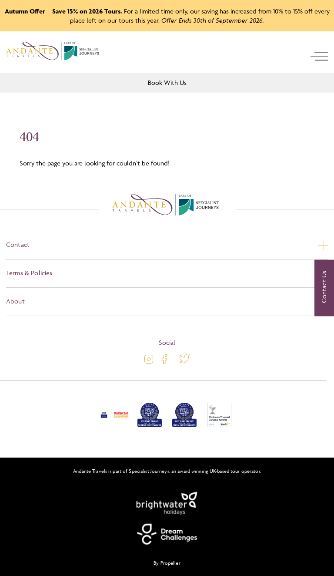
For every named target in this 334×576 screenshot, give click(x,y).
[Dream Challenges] (167, 534)
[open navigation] (319, 56)
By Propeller (167, 562)
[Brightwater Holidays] (167, 503)
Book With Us (167, 82)
